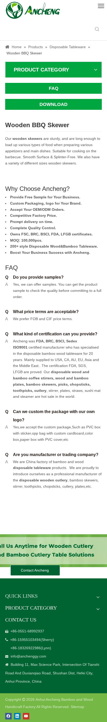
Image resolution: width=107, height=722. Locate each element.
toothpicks (22, 390)
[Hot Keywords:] (97, 29)
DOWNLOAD (53, 104)
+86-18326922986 (25, 648)
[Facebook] (8, 716)
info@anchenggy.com (28, 656)
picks (62, 384)
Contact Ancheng (35, 570)
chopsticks (79, 384)
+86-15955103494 (25, 640)
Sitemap (77, 707)
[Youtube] (26, 716)
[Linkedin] (17, 716)
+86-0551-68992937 (27, 631)
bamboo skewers (41, 384)
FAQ (53, 88)
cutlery (40, 390)
